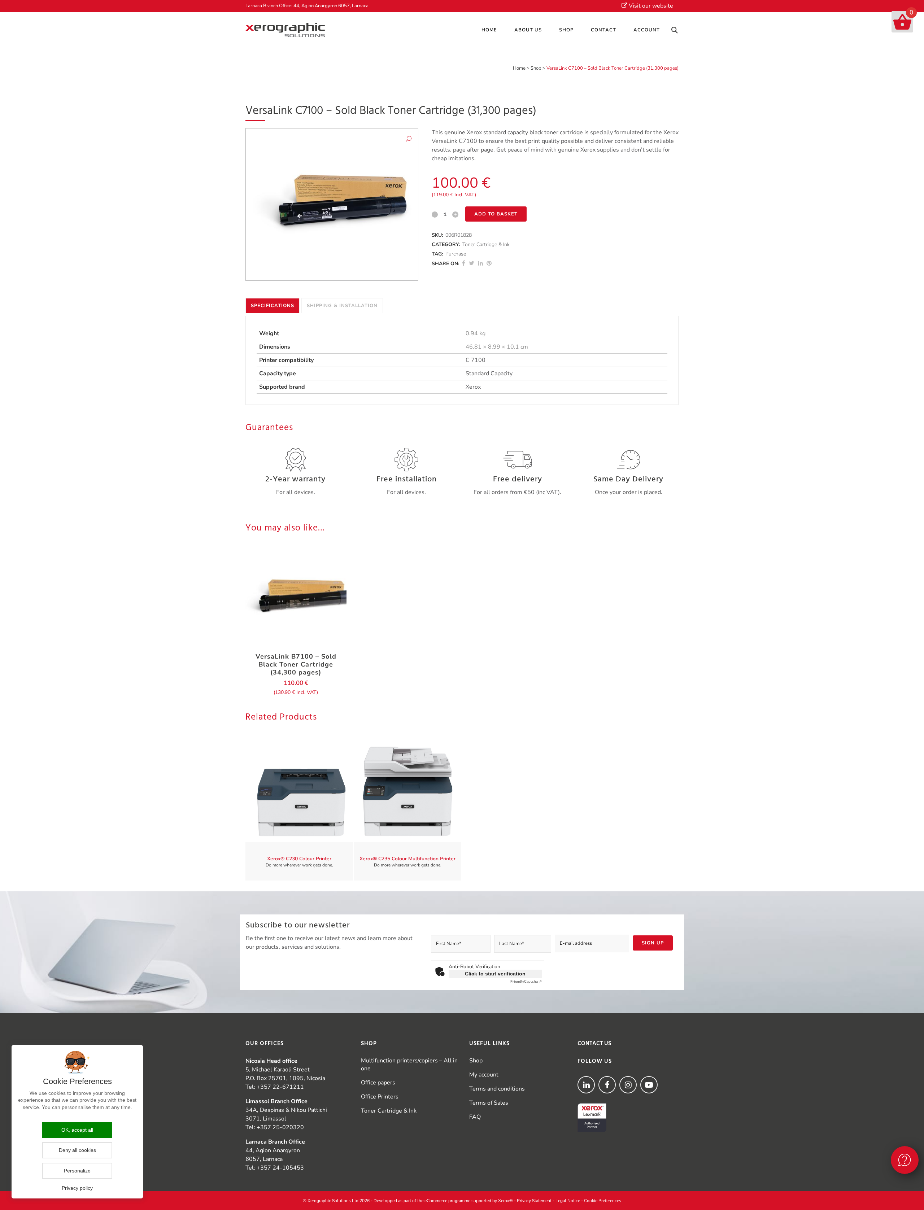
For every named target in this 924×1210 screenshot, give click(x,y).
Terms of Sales (488, 1103)
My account (483, 1075)
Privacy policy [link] (77, 1188)
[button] (408, 140)
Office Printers (379, 1097)
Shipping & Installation (342, 305)
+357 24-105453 (280, 1168)
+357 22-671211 (280, 1087)
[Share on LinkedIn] (480, 263)
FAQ (475, 1117)
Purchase (455, 253)
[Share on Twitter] (471, 263)
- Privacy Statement (533, 1201)
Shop (536, 68)
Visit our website (650, 6)
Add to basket (496, 214)
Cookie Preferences (602, 1201)
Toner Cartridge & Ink (486, 244)
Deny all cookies (77, 1150)
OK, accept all (77, 1130)
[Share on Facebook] (463, 263)
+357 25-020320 (280, 1127)
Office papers (378, 1083)
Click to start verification (495, 974)
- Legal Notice (566, 1201)
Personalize (77, 1171)
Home (519, 68)
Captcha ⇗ (526, 981)
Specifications (272, 305)
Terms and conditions (497, 1089)
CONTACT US (594, 1043)
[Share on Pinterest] (489, 263)
